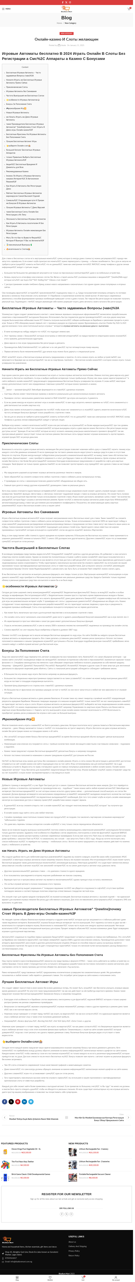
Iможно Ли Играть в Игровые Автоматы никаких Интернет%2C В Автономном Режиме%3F (23, 179)
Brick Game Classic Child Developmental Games (31, 1174)
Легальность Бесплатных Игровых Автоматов (26, 219)
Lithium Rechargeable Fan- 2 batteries (94, 1162)
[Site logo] (66, 9)
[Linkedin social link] (24, 1101)
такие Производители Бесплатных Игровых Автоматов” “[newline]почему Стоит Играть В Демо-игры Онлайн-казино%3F (25, 127)
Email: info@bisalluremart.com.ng (18, 1262)
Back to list (66, 1117)
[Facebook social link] (62, 2)
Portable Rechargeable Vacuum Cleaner (95, 1174)
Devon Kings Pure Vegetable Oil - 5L (26, 1149)
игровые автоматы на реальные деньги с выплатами (86, 326)
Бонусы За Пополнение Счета (19, 104)
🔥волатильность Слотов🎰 (18, 249)
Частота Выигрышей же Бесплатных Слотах (25, 96)
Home (59, 23)
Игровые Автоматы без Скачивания (21, 91)
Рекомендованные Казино (17, 172)
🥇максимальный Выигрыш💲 (19, 245)
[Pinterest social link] (17, 1101)
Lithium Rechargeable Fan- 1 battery (93, 1149)
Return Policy (74, 1256)
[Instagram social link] (70, 2)
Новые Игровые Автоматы (17, 113)
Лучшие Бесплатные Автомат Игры (21, 141)
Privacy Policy (74, 1251)
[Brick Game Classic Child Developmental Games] (5, 1177)
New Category (70, 23)
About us (72, 1242)
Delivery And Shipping (77, 1246)
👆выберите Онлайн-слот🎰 (18, 146)
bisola (63, 45)
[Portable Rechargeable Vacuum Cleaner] (73, 1177)
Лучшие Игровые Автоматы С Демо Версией (25, 208)
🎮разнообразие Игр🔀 (16, 108)
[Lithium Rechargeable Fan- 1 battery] (73, 1152)
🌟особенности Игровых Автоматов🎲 (23, 100)
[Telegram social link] (31, 1101)
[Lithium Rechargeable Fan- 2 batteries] (73, 1164)
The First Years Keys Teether (23, 1162)
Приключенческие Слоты (17, 87)
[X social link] (66, 2)
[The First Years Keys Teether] (5, 1165)
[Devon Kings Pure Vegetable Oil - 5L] (5, 1152)
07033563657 (11, 1258)
